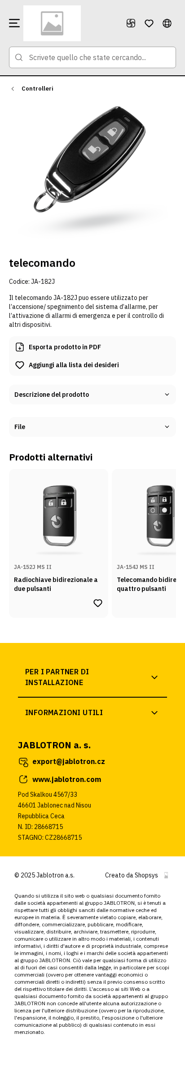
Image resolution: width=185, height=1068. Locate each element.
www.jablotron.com (66, 779)
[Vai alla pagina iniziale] (71, 23)
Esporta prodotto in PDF (65, 347)
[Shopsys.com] (166, 875)
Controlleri (37, 88)
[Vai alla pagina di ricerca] (19, 57)
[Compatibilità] (131, 23)
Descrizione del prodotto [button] (51, 395)
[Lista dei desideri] (149, 23)
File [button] (19, 427)
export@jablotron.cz (68, 761)
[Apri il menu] (14, 23)
